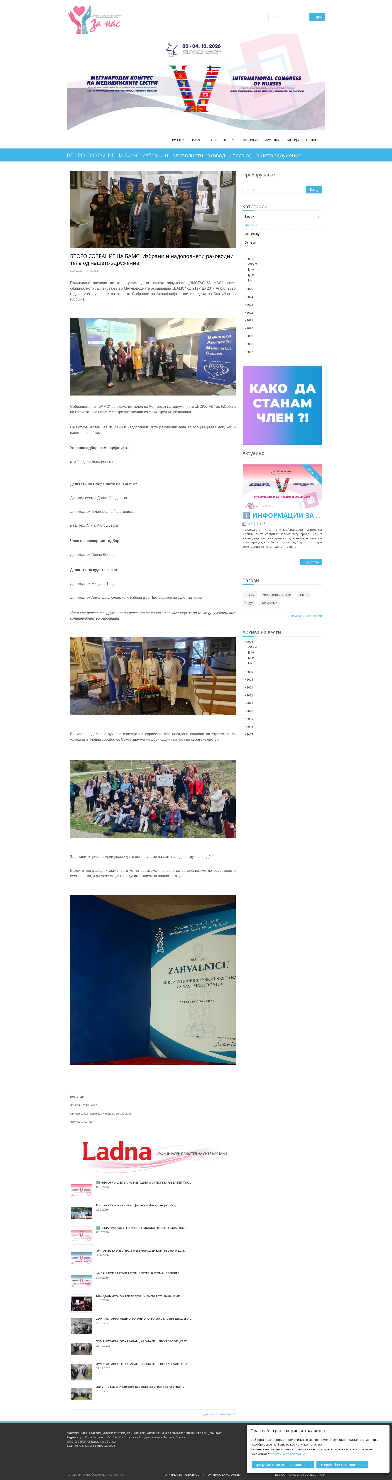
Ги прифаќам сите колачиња (342, 1464)
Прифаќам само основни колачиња (283, 1464)
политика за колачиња (288, 1454)
